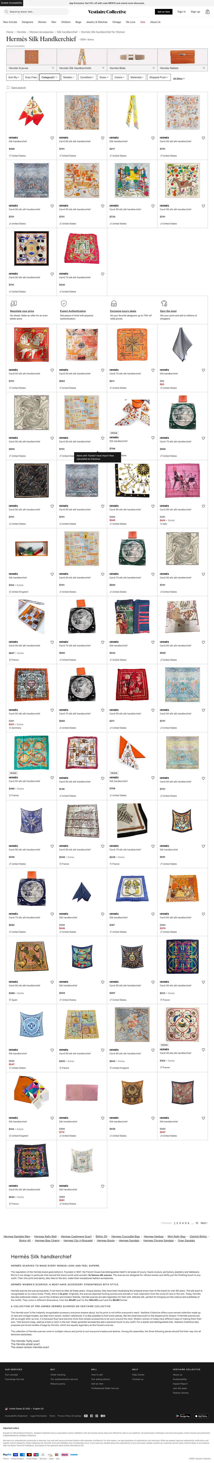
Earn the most (168, 311)
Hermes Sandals (129, 1241)
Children (66, 22)
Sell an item (164, 11)
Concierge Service (14, 1379)
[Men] (58, 22)
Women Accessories (41, 32)
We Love (130, 22)
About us (177, 1374)
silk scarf (195, 1290)
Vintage (116, 22)
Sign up (195, 11)
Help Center (138, 1374)
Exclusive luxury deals (123, 311)
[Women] (49, 22)
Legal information (38, 1415)
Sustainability (180, 1379)
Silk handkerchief (67, 32)
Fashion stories (180, 1393)
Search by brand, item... (22, 11)
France (6, 1459)
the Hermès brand (38, 1272)
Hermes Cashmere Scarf (76, 1236)
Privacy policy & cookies (69, 1415)
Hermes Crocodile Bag (125, 1236)
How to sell (97, 1374)
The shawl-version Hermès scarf (30, 1347)
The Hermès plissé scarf (25, 1344)
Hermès (21, 32)
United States (31, 1459)
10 (197, 1223)
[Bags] (83, 22)
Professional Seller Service (105, 1388)
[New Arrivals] (19, 22)
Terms (52, 1415)
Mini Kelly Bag (176, 1236)
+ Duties (170, 520)
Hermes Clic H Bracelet (78, 1241)
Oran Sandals (186, 1241)
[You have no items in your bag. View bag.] (207, 12)
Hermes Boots (106, 1241)
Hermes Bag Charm (47, 1241)
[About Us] (163, 22)
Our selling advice (100, 1379)
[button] (207, 12)
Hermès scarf (22, 1312)
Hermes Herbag (153, 1236)
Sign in (181, 11)
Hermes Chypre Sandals (158, 1241)
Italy (58, 1459)
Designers (27, 22)
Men (53, 22)
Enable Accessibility (11, 3)
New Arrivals (10, 22)
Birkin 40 (25, 1241)
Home (9, 32)
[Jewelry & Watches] (110, 22)
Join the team (180, 1388)
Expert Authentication (73, 311)
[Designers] (35, 22)
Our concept (11, 1374)
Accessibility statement (16, 1415)
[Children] (73, 22)
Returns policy (57, 1383)
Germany (43, 1459)
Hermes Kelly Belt (45, 1236)
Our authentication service (64, 1379)
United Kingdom (17, 1459)
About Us (155, 22)
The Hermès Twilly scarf (25, 1341)
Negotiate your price (22, 311)
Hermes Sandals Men (17, 1236)
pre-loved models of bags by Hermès (40, 1325)
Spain (51, 1459)
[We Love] (138, 22)
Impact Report (180, 1383)
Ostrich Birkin (198, 1236)
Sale (142, 22)
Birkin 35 (101, 1236)
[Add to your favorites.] (52, 138)
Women (42, 22)
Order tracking (57, 1374)
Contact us (137, 1379)
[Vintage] (123, 22)
